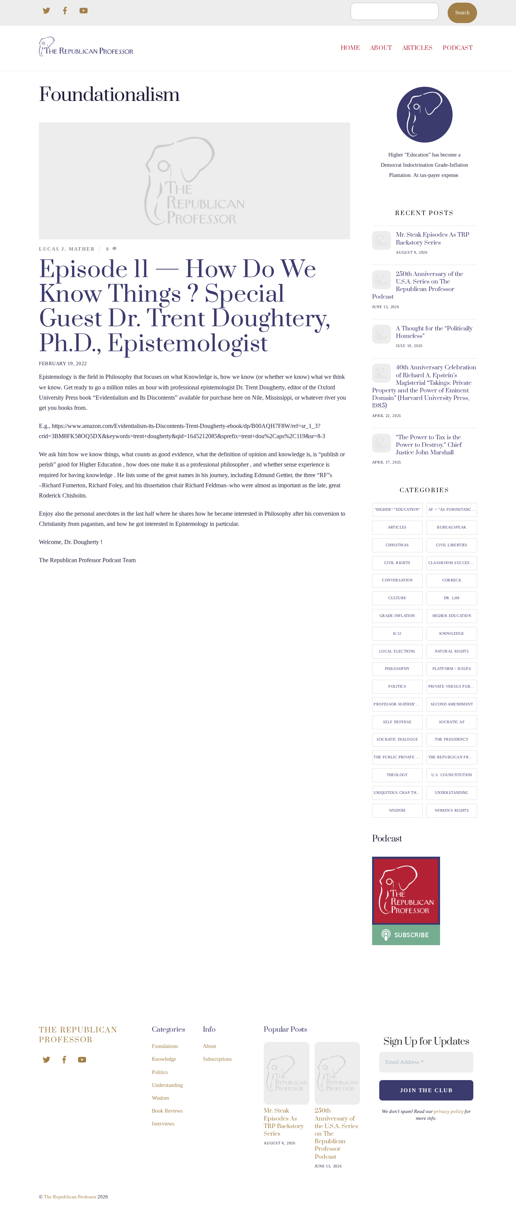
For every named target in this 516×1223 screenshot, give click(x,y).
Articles (417, 48)
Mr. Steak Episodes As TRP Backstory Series (432, 238)
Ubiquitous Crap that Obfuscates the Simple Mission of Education (398, 793)
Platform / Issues (452, 669)
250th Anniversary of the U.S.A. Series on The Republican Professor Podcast (417, 285)
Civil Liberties (452, 545)
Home (350, 48)
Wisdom (397, 810)
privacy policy (448, 1111)
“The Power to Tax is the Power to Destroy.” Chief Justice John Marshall (429, 445)
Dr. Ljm (452, 598)
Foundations (165, 1046)
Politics (397, 686)
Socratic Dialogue (397, 739)
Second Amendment (452, 704)
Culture (397, 598)
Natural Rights (452, 651)
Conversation (397, 580)
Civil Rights (397, 563)
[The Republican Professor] (86, 53)
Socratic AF (452, 722)
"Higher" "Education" (397, 510)
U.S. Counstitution (451, 775)
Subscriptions (217, 1059)
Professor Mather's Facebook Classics (398, 704)
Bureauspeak (451, 527)
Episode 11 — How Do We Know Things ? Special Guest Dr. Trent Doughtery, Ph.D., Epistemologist (185, 307)
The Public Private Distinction (398, 757)
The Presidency (451, 739)
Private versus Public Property (452, 686)
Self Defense (397, 722)
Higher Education (452, 616)
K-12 (397, 634)
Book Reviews (167, 1111)
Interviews (163, 1124)
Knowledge (451, 634)
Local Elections (397, 651)
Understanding (451, 793)
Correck (452, 580)
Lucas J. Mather (67, 249)
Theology (397, 775)
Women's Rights (452, 810)
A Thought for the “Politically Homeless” (434, 332)
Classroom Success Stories (452, 563)
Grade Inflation (397, 616)
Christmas (397, 545)
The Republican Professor (452, 757)
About (381, 48)
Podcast (458, 48)
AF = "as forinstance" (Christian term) (452, 510)
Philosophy (397, 669)
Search (462, 13)
